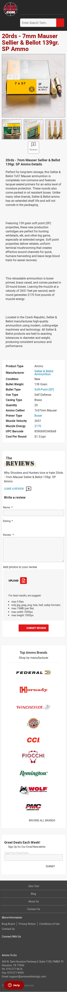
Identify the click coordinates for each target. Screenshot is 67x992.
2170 (37, 426)
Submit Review (36, 628)
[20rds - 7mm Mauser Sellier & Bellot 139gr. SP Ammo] (33, 85)
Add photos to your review (20, 567)
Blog (33, 893)
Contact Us (33, 909)
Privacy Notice (27, 924)
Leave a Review (14, 488)
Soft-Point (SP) (44, 389)
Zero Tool (33, 886)
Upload (13, 580)
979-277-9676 (14, 969)
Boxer (38, 415)
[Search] (60, 22)
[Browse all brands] (60, 820)
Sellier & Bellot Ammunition (43, 372)
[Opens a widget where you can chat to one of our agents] (14, 985)
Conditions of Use (49, 924)
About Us (33, 901)
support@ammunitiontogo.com (27, 976)
